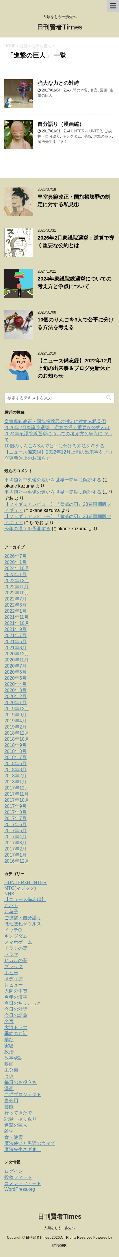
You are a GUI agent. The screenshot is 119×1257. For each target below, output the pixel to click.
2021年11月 (16, 617)
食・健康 (13, 1137)
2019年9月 (15, 714)
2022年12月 (16, 580)
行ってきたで (18, 1112)
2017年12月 (16, 787)
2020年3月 (15, 690)
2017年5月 (15, 830)
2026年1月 (15, 562)
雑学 (9, 1131)
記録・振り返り (20, 1118)
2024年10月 (16, 568)
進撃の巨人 (102, 136)
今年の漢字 (15, 997)
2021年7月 (15, 635)
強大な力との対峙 (58, 83)
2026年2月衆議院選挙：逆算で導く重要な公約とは (57, 427)
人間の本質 (78, 90)
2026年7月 (15, 556)
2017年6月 (15, 824)
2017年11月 (16, 794)
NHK (9, 893)
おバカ (11, 905)
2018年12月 (16, 733)
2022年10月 (16, 592)
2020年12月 (16, 653)
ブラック (13, 966)
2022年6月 (15, 605)
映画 (9, 1064)
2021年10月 (16, 623)
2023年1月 (15, 574)
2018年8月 (15, 751)
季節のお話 (15, 1033)
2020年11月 (16, 659)
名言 (94, 90)
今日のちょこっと (22, 1003)
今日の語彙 (15, 1015)
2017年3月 (15, 842)
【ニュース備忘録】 (25, 899)
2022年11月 (16, 586)
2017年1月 (15, 855)
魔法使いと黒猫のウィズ (29, 1143)
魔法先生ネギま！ (53, 141)
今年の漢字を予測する (27, 528)
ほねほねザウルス (22, 923)
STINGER (59, 1246)
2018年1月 (15, 781)
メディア (13, 978)
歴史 (9, 1076)
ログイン (13, 1171)
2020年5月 (15, 678)
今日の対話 (15, 1009)
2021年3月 (15, 647)
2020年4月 (15, 684)
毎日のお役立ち (20, 1082)
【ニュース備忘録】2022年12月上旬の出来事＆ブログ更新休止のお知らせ (75, 368)
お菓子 (11, 911)
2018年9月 (15, 745)
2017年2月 (15, 848)
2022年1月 (15, 611)
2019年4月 (15, 720)
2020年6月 (15, 672)
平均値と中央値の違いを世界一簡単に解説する (52, 479)
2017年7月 (15, 818)
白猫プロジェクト (22, 1094)
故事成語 (13, 1057)
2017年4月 (15, 836)
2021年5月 (15, 641)
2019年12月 (16, 708)
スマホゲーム (18, 942)
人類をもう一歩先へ (59, 1228)
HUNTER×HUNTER (85, 131)
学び (9, 1039)
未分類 (11, 1070)
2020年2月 (15, 696)
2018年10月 (16, 739)
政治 (9, 1051)
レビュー (13, 984)
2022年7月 (15, 598)
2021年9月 (15, 629)
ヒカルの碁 (15, 960)
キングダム (71, 136)
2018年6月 (15, 763)
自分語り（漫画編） (61, 124)
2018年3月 (15, 769)
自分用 (11, 1100)
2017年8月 (15, 812)
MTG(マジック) (20, 888)
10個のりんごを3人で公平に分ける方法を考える (54, 445)
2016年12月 (16, 861)
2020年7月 (15, 665)
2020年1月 (15, 702)
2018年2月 (15, 775)
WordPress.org (19, 1189)
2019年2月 (15, 726)
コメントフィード (22, 1183)
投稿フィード (18, 1177)
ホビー (11, 972)
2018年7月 (15, 757)
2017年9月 (15, 806)
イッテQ (13, 929)
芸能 (9, 1106)
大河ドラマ (15, 1027)
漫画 (103, 90)
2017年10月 (16, 800)
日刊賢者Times (59, 27)
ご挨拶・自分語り (22, 917)
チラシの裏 (15, 948)
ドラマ (11, 954)
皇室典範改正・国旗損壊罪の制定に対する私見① (55, 421)
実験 (9, 1045)
